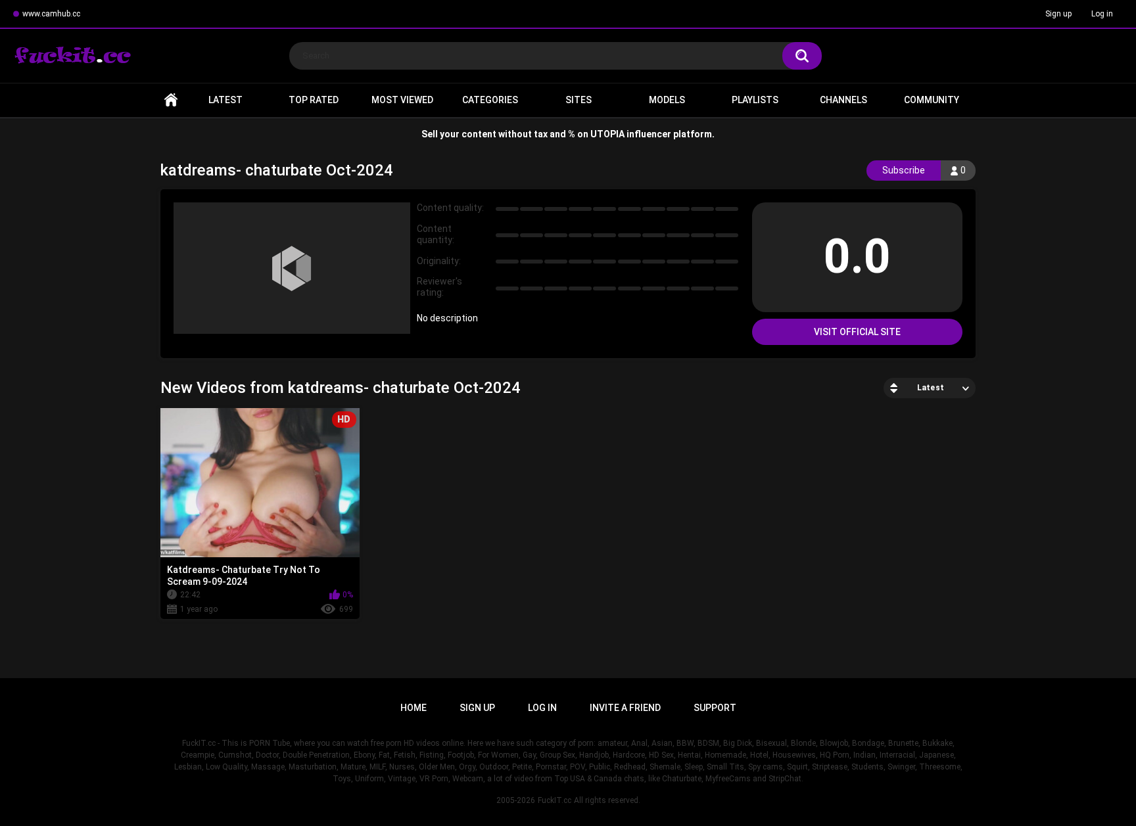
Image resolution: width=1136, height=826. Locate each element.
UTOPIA (607, 134)
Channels (843, 100)
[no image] (292, 268)
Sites (578, 100)
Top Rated (314, 100)
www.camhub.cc (51, 13)
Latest (225, 100)
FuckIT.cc (554, 800)
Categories (490, 100)
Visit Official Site (857, 332)
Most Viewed (402, 100)
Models (667, 100)
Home (170, 100)
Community (931, 100)
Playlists (755, 100)
